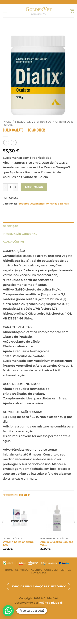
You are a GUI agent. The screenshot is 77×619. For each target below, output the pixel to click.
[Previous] (3, 529)
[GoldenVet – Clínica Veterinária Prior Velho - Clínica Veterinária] (38, 11)
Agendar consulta (44, 569)
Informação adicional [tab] (20, 233)
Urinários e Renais (57, 203)
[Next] (74, 529)
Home (9, 569)
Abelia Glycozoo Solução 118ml (56, 543)
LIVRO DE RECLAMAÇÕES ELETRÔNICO (38, 586)
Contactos (39, 572)
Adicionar (34, 187)
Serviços (21, 569)
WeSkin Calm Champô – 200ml (19, 543)
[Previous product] (13, 142)
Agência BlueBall (51, 602)
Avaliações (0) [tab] (13, 241)
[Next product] (6, 142)
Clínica (66, 569)
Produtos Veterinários (33, 121)
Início (7, 121)
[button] (5, 11)
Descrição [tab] (10, 225)
